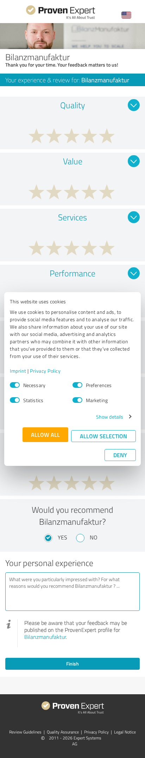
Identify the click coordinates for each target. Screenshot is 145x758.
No (93, 537)
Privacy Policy (45, 370)
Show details (109, 416)
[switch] (77, 385)
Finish (72, 663)
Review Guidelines (25, 732)
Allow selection (103, 436)
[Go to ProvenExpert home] (60, 18)
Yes (62, 537)
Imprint (18, 370)
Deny (120, 455)
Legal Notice (125, 732)
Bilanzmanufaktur (45, 637)
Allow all (45, 434)
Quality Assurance (63, 732)
